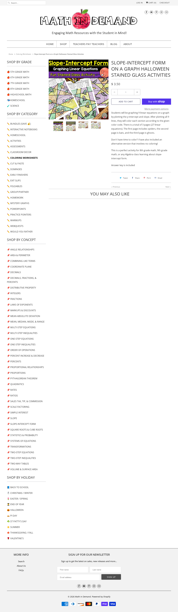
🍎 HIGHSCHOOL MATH (19, 94)
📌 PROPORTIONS (16, 372)
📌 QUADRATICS (15, 384)
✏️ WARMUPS (14, 220)
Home (50, 44)
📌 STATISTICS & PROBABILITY (22, 435)
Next (167, 187)
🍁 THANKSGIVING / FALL (20, 532)
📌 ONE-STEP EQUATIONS (20, 338)
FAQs (21, 570)
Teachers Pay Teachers (88, 44)
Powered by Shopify (101, 596)
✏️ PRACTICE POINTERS (19, 214)
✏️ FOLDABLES (14, 186)
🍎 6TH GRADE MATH (18, 77)
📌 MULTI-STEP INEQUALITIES (22, 333)
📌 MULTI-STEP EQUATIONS (21, 327)
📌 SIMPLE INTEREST (17, 412)
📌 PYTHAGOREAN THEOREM (22, 378)
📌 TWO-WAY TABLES (18, 463)
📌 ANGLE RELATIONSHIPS (20, 249)
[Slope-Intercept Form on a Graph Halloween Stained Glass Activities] (78, 89)
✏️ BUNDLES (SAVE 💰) (19, 123)
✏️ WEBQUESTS (15, 226)
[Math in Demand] (89, 23)
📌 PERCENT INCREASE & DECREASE (25, 355)
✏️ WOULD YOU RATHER (20, 231)
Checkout (165, 3)
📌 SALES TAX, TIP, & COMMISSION (25, 401)
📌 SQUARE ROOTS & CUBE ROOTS (25, 429)
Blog (113, 44)
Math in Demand (83, 596)
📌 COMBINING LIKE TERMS (21, 261)
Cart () (152, 3)
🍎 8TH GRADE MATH (18, 88)
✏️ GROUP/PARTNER (18, 191)
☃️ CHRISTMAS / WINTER (20, 493)
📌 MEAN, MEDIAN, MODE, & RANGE (25, 321)
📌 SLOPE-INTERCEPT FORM (21, 423)
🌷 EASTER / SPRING (17, 498)
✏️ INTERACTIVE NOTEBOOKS (22, 129)
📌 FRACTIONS (14, 299)
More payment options (156, 108)
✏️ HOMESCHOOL (16, 135)
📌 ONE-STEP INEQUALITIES (21, 344)
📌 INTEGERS (14, 293)
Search (21, 561)
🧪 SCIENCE (13, 105)
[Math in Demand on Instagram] (161, 12)
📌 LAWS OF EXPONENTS (20, 304)
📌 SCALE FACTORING (18, 406)
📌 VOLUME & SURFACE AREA (22, 469)
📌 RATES (12, 389)
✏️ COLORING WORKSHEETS (22, 157)
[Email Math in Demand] (166, 12)
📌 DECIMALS (14, 272)
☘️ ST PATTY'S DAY (17, 521)
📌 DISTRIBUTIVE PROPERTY (21, 287)
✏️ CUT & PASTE (15, 163)
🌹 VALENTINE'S (15, 538)
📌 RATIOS (12, 395)
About (127, 44)
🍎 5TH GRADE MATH (18, 71)
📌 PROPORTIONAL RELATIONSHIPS (25, 367)
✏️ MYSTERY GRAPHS (18, 203)
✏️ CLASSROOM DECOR (19, 152)
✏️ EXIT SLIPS (14, 180)
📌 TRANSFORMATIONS (19, 446)
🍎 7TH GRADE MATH (18, 83)
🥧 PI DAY (12, 515)
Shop (63, 44)
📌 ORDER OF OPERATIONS (21, 350)
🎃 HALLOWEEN (15, 510)
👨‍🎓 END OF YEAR (15, 504)
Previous (116, 187)
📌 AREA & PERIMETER (18, 255)
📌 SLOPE (12, 418)
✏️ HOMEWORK (15, 197)
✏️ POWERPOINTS (16, 208)
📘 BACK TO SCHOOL (18, 487)
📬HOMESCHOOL (16, 100)
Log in (139, 3)
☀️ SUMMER (13, 527)
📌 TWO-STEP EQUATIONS (20, 452)
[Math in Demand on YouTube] (151, 12)
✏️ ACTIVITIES (14, 140)
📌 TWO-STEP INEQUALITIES (21, 458)
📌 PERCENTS (14, 361)
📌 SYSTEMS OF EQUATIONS (21, 440)
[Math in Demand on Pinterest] (156, 12)
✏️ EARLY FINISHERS (17, 174)
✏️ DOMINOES (14, 169)
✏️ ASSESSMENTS (16, 146)
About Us (21, 565)
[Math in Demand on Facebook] (146, 12)
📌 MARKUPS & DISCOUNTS (21, 310)
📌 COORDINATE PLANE (19, 266)
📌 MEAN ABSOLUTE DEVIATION (23, 316)
